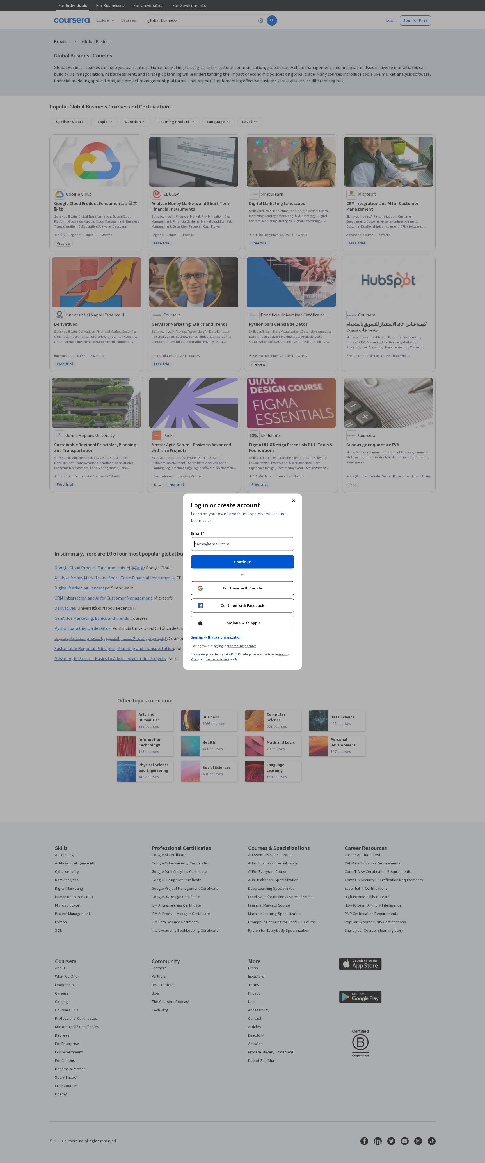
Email (198, 533)
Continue (242, 562)
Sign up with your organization (216, 637)
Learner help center (242, 645)
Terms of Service (217, 659)
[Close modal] (294, 501)
